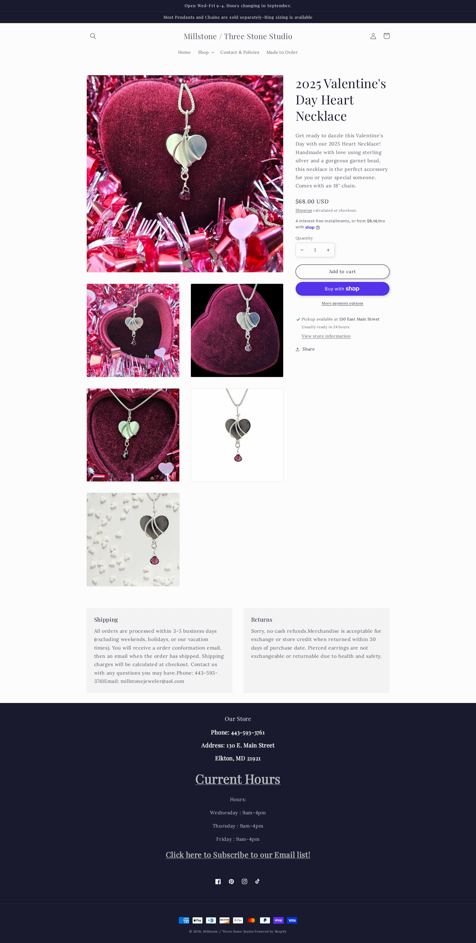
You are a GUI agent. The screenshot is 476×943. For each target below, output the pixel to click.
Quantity (304, 238)
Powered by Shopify (271, 931)
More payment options (342, 303)
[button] (93, 35)
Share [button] (308, 349)
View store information (326, 336)
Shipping (304, 210)
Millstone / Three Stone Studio (228, 931)
